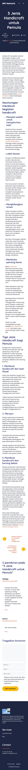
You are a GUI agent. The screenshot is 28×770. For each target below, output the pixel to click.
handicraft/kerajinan (12, 141)
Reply (6, 610)
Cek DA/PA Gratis (7, 733)
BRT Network (8, 3)
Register (18, 764)
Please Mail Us (6, 748)
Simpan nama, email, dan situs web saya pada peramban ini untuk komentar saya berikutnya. (14, 680)
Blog (3, 736)
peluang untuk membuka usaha (12, 526)
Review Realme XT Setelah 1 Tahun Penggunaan (17, 539)
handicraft (13, 266)
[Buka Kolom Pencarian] (19, 3)
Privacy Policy (11, 764)
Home (5, 41)
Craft (24, 35)
